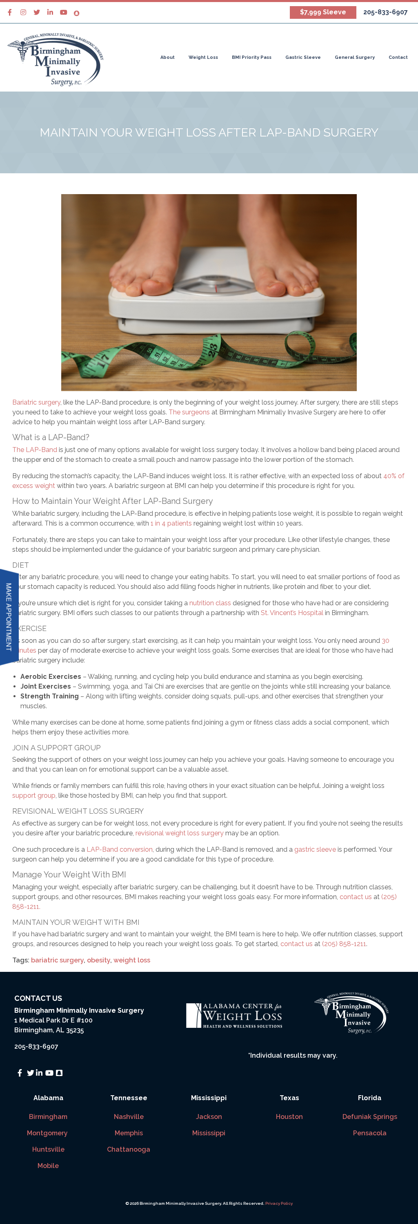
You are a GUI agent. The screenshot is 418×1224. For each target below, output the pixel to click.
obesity (98, 960)
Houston (289, 1117)
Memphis (129, 1133)
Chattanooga (128, 1149)
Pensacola (370, 1133)
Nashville (129, 1117)
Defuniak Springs (369, 1117)
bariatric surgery (57, 960)
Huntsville (48, 1149)
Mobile (48, 1166)
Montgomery (48, 1133)
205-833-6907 (36, 1046)
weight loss (131, 960)
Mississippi (208, 1133)
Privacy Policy (279, 1203)
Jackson (209, 1117)
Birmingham (48, 1117)
